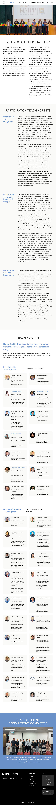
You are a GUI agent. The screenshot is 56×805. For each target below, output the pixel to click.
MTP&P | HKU (10, 773)
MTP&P (10, 2)
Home (20, 2)
